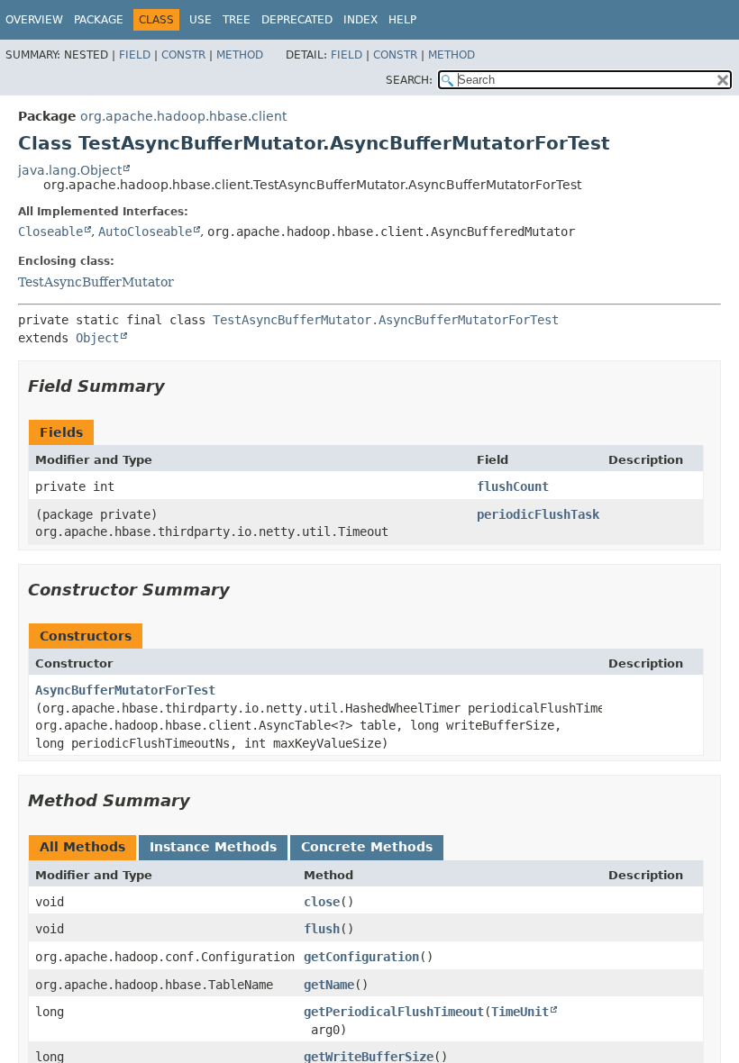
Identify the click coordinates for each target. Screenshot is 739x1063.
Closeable (50, 231)
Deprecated (297, 20)
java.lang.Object (70, 170)
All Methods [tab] (82, 847)
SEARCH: (409, 80)
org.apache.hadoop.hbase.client (183, 116)
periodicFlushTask (538, 514)
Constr (183, 55)
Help (402, 20)
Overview (34, 20)
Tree (237, 20)
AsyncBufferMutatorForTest (125, 690)
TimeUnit (520, 1011)
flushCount (513, 486)
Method (239, 55)
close (322, 902)
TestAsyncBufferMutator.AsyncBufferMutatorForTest (386, 320)
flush (322, 929)
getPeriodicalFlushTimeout (394, 1011)
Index (360, 20)
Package (98, 20)
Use (200, 20)
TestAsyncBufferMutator (96, 282)
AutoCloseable (145, 231)
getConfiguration (361, 956)
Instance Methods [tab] (213, 847)
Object (97, 338)
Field (135, 55)
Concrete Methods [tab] (367, 847)
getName (329, 984)
